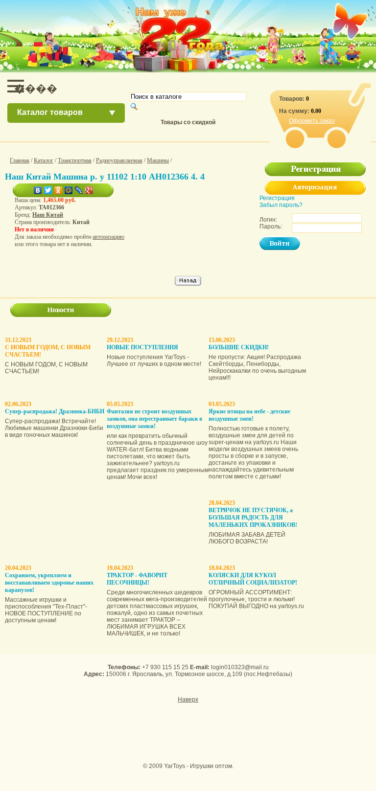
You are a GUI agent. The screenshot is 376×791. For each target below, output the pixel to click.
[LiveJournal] (79, 190)
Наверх (188, 699)
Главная (19, 160)
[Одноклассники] (58, 190)
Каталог (43, 160)
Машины (158, 160)
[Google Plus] (89, 190)
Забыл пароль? (281, 205)
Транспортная (75, 160)
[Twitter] (48, 190)
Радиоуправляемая (119, 160)
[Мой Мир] (69, 190)
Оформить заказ (312, 120)
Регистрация (277, 198)
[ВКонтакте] (38, 190)
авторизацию (108, 236)
